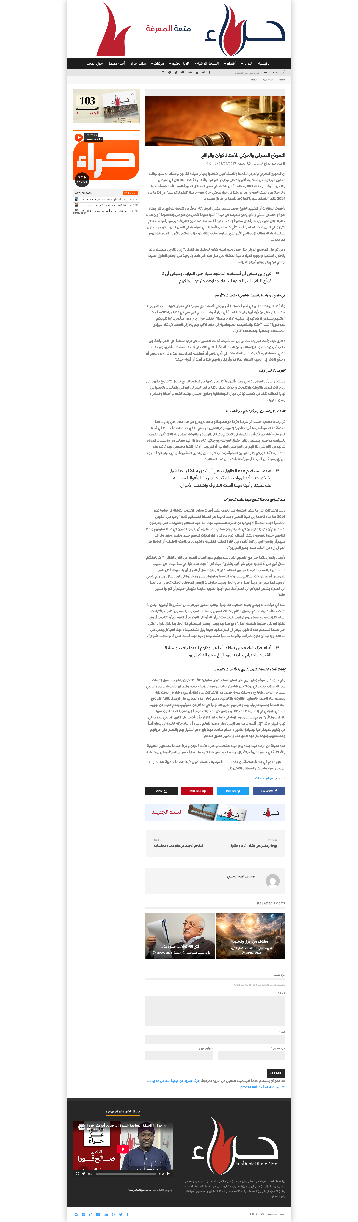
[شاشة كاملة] (77, 1174)
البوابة (248, 63)
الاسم (282, 1032)
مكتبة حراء (138, 63)
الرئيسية (264, 63)
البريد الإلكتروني (278, 1048)
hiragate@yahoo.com (142, 1190)
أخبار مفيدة (116, 63)
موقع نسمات (264, 778)
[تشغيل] (168, 1174)
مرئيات (159, 63)
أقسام (231, 63)
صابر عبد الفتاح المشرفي (267, 163)
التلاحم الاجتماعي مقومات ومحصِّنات (178, 843)
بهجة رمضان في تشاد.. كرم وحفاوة (253, 843)
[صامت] (83, 1174)
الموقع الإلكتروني (206, 1048)
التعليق (281, 993)
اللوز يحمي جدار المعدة (247, 72)
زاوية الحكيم (180, 63)
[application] (123, 1149)
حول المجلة (94, 63)
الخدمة (242, 163)
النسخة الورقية (208, 63)
